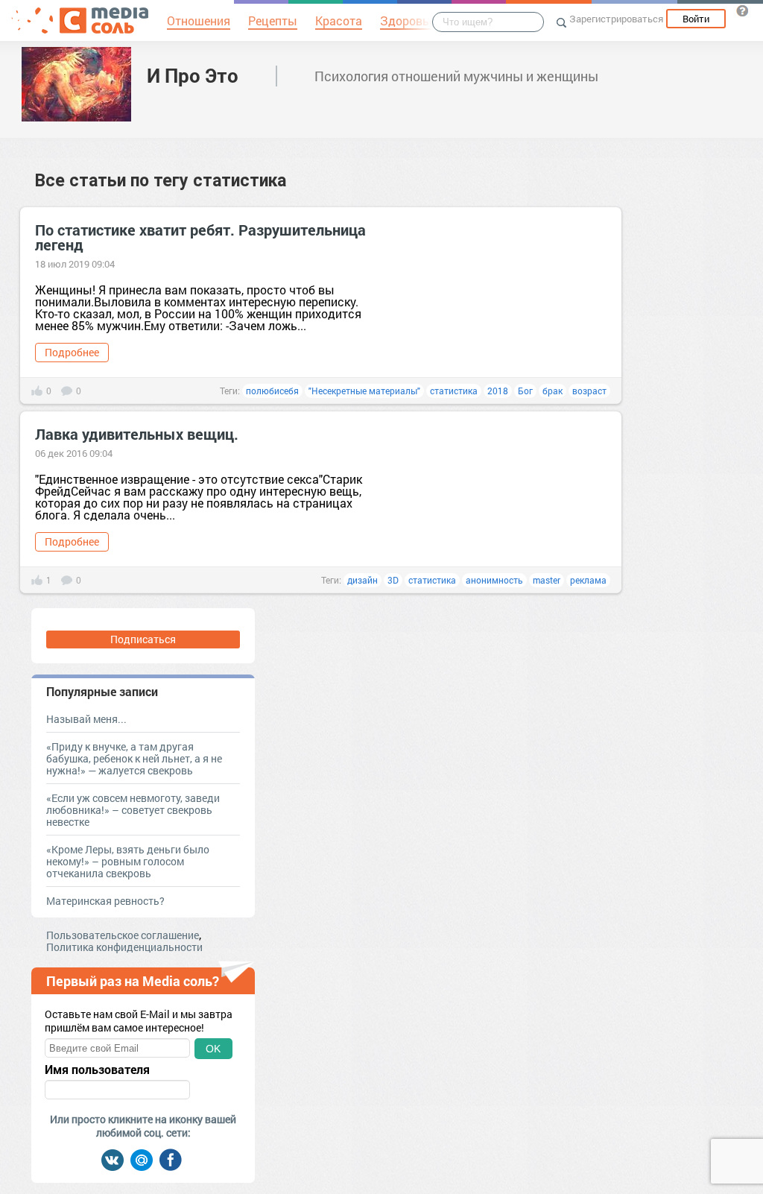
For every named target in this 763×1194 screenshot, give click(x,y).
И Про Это (192, 75)
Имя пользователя (97, 1069)
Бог (525, 391)
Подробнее (72, 352)
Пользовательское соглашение (122, 935)
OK (213, 1049)
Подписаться (143, 639)
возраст (589, 391)
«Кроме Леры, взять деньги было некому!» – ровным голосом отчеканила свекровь (127, 861)
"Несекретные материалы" (364, 391)
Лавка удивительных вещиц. (136, 433)
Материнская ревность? (105, 901)
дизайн (362, 580)
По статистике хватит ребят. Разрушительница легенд (200, 237)
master (546, 580)
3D (393, 580)
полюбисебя (272, 391)
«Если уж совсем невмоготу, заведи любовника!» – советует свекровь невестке (133, 810)
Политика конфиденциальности (124, 947)
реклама (588, 580)
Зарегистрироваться (616, 18)
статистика (454, 391)
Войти (696, 18)
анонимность (494, 580)
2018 (497, 391)
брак (552, 391)
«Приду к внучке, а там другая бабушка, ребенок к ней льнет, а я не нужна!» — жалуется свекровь (134, 758)
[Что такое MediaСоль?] (742, 10)
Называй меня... (86, 719)
